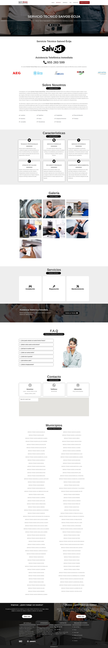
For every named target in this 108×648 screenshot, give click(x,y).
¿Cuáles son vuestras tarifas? (27, 352)
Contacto (75, 2)
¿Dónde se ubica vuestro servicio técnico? (30, 344)
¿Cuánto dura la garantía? (26, 356)
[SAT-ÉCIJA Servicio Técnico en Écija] (23, 2)
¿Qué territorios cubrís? (26, 360)
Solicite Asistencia (84, 2)
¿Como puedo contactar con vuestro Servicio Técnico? (33, 340)
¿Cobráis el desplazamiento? (27, 364)
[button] (67, 2)
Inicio (53, 2)
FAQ (70, 2)
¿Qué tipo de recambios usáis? (28, 348)
